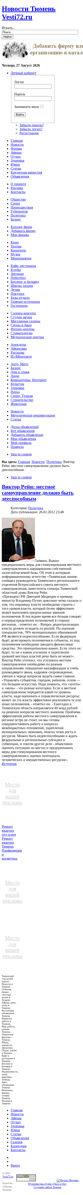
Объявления (20, 1138)
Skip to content (21, 454)
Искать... (8, 28)
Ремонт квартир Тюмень (8, 842)
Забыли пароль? (31, 125)
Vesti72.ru (7, 1176)
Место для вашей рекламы (12, 793)
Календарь (19, 1146)
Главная (24, 462)
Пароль (19, 94)
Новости (38, 462)
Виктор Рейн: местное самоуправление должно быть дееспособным (38, 492)
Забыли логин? (30, 129)
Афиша (16, 1118)
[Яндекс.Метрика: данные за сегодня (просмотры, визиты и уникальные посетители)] (68, 1180)
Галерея (16, 1142)
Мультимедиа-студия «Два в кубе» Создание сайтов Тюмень (47, 1185)
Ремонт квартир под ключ (9, 830)
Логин (19, 82)
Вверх (15, 1165)
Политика (54, 462)
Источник (9, 764)
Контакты (18, 1150)
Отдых (16, 1122)
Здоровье (17, 1126)
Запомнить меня (26, 107)
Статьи (16, 1134)
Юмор (15, 1130)
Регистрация (29, 133)
